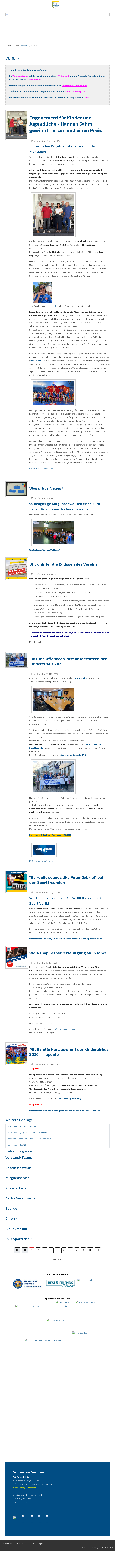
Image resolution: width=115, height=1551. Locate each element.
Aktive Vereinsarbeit (21, 1198)
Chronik (11, 1218)
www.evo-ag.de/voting (70, 1098)
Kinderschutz (15, 1188)
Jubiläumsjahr (16, 1229)
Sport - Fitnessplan (75, 91)
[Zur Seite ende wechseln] (98, 1250)
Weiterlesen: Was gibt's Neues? (44, 550)
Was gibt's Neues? (46, 488)
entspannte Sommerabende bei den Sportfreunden (29, 1138)
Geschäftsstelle (18, 1168)
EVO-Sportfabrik (18, 1239)
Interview (54, 306)
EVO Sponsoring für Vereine (41, 860)
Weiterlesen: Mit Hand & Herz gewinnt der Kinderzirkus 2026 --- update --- (66, 1110)
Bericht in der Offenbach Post (41, 468)
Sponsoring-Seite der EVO (73, 755)
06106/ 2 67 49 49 (23, 1498)
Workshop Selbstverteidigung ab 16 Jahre (68, 952)
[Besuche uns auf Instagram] (26, 1519)
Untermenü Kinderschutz (74, 85)
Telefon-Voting (79, 678)
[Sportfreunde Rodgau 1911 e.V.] (55, 5)
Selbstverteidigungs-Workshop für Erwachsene (27, 1132)
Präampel (63, 76)
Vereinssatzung (20, 76)
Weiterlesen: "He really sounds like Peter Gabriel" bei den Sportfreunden (65, 938)
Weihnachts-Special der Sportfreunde (24, 1126)
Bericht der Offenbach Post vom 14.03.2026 (50, 835)
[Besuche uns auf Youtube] (34, 1519)
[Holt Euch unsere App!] (41, 1519)
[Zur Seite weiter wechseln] (90, 1250)
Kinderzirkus (36, 360)
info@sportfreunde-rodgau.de (65, 1029)
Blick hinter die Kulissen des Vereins (63, 564)
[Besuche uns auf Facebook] (17, 1519)
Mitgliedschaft (34, 79)
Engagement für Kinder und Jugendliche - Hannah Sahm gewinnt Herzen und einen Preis (65, 124)
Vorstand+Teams (18, 1157)
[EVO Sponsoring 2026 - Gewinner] (44, 849)
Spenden (12, 1208)
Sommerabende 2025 (17, 1145)
